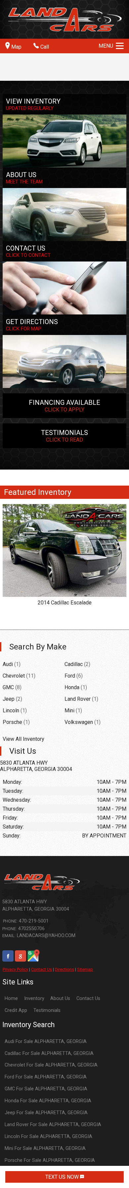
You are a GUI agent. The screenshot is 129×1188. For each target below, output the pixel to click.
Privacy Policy (15, 969)
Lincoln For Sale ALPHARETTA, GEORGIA (48, 1136)
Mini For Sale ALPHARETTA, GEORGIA (45, 1148)
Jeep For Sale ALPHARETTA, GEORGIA (46, 1113)
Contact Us (41, 969)
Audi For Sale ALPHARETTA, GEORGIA (46, 1041)
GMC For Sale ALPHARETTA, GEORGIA (46, 1089)
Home (11, 998)
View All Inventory (23, 739)
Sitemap (85, 969)
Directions (64, 969)
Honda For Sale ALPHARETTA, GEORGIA (48, 1101)
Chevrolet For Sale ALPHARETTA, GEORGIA (51, 1065)
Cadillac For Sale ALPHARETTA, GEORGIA (49, 1053)
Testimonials (47, 1010)
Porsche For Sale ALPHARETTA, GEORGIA (50, 1160)
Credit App (16, 1010)
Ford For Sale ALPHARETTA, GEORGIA (46, 1077)
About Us (60, 998)
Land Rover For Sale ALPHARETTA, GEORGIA (53, 1124)
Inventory (34, 998)
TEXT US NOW (62, 1177)
